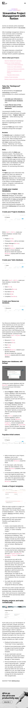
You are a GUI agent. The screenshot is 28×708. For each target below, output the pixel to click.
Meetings (10, 513)
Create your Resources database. (15, 69)
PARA (6, 142)
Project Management (15, 10)
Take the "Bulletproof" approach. (13, 60)
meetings (19, 161)
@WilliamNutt (12, 206)
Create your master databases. (12, 63)
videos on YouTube (18, 199)
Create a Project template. (11, 77)
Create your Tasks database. (14, 66)
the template (22, 27)
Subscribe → (7, 702)
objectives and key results (9, 161)
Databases (15, 9)
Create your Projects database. (15, 64)
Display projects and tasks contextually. (14, 79)
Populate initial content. (13, 75)
